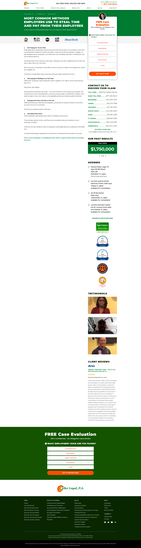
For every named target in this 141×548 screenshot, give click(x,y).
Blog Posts (78, 503)
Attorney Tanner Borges (31, 515)
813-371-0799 (112, 103)
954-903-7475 (111, 100)
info (89, 8)
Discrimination (102, 43)
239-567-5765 (111, 118)
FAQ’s (106, 508)
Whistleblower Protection (55, 505)
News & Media (108, 510)
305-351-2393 (112, 115)
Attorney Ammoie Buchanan (33, 517)
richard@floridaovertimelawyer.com (102, 132)
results (76, 8)
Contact (113, 8)
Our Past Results (29, 505)
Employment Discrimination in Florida (86, 510)
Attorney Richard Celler (31, 508)
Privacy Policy (51, 535)
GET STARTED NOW (70, 473)
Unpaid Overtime (102, 54)
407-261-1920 (112, 107)
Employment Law (80, 512)
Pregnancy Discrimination (82, 527)
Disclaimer (59, 535)
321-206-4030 (111, 111)
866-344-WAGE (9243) (108, 92)
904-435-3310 (111, 122)
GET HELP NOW (102, 74)
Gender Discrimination (81, 519)
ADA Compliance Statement (70, 535)
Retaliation (102, 60)
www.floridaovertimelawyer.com (68, 534)
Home (26, 8)
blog (100, 8)
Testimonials (108, 516)
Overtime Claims (80, 524)
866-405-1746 (89, 535)
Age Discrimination (80, 505)
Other (102, 65)
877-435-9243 (111, 96)
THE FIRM (40, 8)
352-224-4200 (111, 126)
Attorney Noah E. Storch (31, 510)
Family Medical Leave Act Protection (58, 510)
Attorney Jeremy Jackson (32, 519)
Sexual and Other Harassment (56, 508)
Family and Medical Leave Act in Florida (87, 515)
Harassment (102, 48)
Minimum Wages (80, 522)
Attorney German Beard (31, 512)
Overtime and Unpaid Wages (56, 503)
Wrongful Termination (53, 512)
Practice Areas (58, 8)
